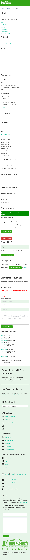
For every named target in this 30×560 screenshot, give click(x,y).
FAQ (6, 461)
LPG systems (8, 446)
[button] (13, 98)
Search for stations (10, 423)
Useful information (10, 449)
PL (10, 474)
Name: (3, 304)
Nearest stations (5, 31)
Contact (7, 464)
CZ (25, 474)
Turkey (13, 8)
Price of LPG (4, 27)
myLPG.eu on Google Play (11, 489)
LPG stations (7, 8)
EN (5, 474)
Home (2, 8)
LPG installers (8, 443)
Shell (2, 335)
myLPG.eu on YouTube (11, 479)
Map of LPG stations (10, 416)
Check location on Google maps (9, 108)
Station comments (5, 33)
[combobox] (15, 406)
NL (13, 474)
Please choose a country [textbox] (9, 406)
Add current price (7, 255)
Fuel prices (7, 419)
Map (2, 22)
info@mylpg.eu (23, 502)
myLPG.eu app (8, 458)
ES (20, 474)
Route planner (8, 426)
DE (8, 474)
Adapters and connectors (11, 429)
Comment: (4, 312)
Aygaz (2, 338)
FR (15, 474)
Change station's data (15, 267)
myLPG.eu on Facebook (11, 483)
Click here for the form (7, 44)
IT (17, 474)
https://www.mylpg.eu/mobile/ (10, 395)
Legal (6, 467)
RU (22, 474)
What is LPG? (8, 437)
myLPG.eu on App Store (11, 486)
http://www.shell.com (6, 134)
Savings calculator (9, 440)
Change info (4, 29)
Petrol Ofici (4, 340)
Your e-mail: (6, 512)
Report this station (6, 238)
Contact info (4, 24)
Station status (4, 26)
